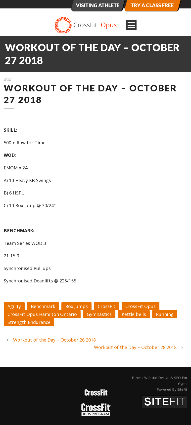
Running (165, 314)
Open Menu (131, 25)
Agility (14, 306)
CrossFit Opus (140, 306)
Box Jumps (76, 306)
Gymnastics (99, 314)
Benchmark (43, 306)
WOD (8, 79)
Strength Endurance (28, 322)
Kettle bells (134, 314)
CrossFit (106, 306)
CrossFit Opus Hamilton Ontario (42, 314)
